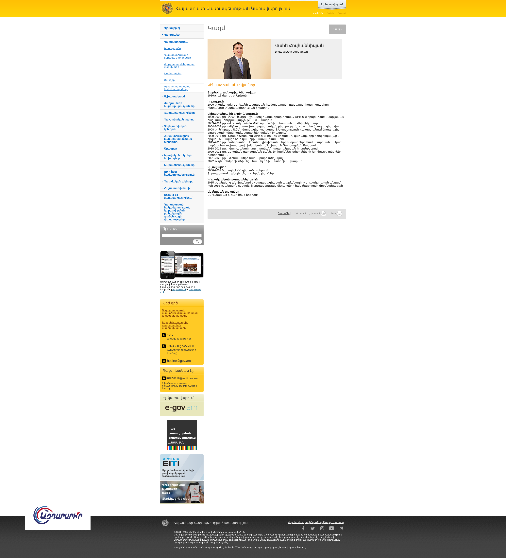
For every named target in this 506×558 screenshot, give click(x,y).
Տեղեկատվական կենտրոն (175, 128)
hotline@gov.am (179, 361)
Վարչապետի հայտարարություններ (179, 105)
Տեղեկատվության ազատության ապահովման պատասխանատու (180, 313)
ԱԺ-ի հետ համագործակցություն (179, 173)
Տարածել (283, 213)
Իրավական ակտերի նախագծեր (178, 157)
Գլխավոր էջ (172, 27)
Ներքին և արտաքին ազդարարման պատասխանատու (175, 325)
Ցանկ (336, 29)
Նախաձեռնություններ (179, 165)
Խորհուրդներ (172, 73)
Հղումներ (316, 522)
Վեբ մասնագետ (298, 522)
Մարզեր (169, 80)
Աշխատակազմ (174, 96)
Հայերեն (318, 13)
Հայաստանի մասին (177, 188)
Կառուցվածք (172, 48)
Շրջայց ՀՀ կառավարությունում (178, 196)
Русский (342, 13)
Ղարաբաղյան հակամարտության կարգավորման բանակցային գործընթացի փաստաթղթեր (177, 212)
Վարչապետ (172, 34)
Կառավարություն (176, 41)
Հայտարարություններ (179, 112)
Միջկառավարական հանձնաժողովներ (177, 88)
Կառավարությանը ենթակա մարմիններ (177, 56)
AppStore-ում (179, 289)
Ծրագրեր (170, 148)
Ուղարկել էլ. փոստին (308, 213)
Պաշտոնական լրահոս (179, 119)
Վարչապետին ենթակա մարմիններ (179, 65)
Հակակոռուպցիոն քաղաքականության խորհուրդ (178, 138)
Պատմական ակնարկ (178, 181)
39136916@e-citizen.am (182, 378)
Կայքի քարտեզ (334, 522)
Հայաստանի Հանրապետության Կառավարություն (227, 8)
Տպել (334, 213)
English (330, 13)
